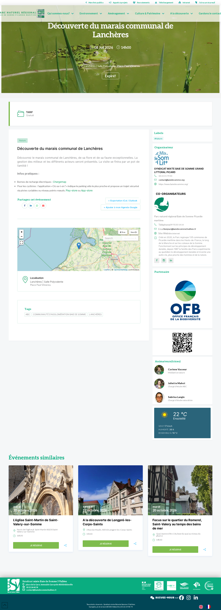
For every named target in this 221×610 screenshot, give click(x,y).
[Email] (43, 205)
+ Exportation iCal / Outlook (122, 200)
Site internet (174, 233)
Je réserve (36, 545)
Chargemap (59, 181)
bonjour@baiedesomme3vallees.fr (180, 229)
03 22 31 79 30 (165, 176)
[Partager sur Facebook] (25, 205)
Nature (22, 140)
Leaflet (107, 269)
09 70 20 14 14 (177, 224)
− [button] (22, 236)
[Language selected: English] (206, 606)
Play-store (71, 190)
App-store (87, 190)
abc (28, 314)
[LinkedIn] (31, 205)
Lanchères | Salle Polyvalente (100, 65)
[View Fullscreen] (21, 242)
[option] (209, 607)
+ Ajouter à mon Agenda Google (120, 207)
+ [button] (22, 232)
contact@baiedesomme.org (171, 180)
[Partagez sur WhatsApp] (37, 205)
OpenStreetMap (121, 269)
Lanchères (95, 314)
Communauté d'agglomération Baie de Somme (59, 314)
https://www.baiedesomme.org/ (173, 184)
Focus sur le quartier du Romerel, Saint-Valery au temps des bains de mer (177, 524)
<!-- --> (78, 249)
